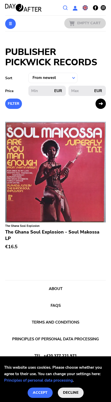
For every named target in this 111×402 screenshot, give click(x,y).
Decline (70, 392)
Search (65, 7)
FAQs (56, 305)
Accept (40, 392)
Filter (13, 103)
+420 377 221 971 (60, 355)
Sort (8, 78)
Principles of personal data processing (38, 380)
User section (75, 7)
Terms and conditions (55, 322)
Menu (10, 24)
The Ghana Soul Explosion (22, 226)
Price (9, 91)
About (55, 288)
